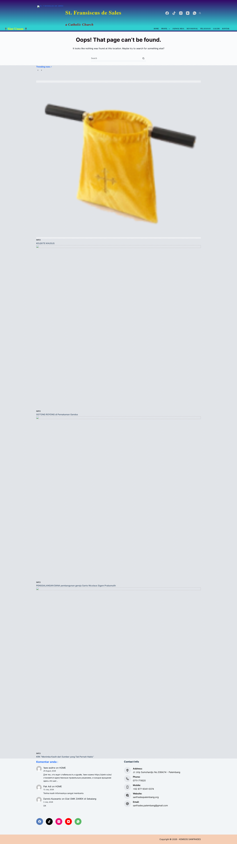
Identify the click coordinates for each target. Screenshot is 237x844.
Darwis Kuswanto (52, 798)
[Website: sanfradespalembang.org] (127, 795)
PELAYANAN (205, 29)
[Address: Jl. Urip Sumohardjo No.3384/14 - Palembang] (127, 770)
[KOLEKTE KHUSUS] (118, 156)
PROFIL (164, 29)
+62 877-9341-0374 (143, 789)
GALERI (216, 29)
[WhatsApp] (194, 13)
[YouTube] (187, 13)
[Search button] (143, 58)
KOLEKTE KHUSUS (45, 243)
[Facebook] (167, 13)
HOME (156, 29)
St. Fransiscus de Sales (93, 12)
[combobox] (116, 58)
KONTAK (225, 29)
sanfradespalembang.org (146, 797)
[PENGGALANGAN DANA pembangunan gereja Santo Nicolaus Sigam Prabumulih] (118, 498)
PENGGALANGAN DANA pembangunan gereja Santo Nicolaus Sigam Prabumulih (76, 585)
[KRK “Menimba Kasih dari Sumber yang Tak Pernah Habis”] (118, 669)
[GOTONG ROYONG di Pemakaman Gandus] (118, 327)
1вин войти (49, 767)
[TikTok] (174, 13)
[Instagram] (181, 13)
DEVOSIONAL (192, 29)
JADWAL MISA (178, 29)
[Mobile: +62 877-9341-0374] (127, 787)
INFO (38, 240)
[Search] (200, 13)
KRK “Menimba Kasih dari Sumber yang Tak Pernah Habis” (65, 756)
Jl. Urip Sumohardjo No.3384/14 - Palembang (156, 772)
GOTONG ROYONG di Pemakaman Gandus (57, 414)
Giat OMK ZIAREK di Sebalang (80, 798)
